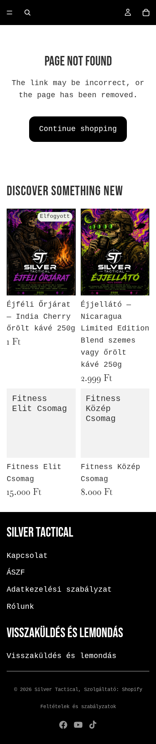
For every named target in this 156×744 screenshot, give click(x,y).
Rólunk (20, 607)
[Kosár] (146, 12)
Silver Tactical (56, 690)
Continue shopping (78, 129)
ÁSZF (16, 572)
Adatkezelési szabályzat (59, 589)
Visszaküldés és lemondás (61, 656)
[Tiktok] (93, 725)
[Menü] (9, 12)
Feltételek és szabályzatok (78, 707)
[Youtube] (78, 725)
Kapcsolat (27, 556)
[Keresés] (27, 12)
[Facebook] (63, 725)
